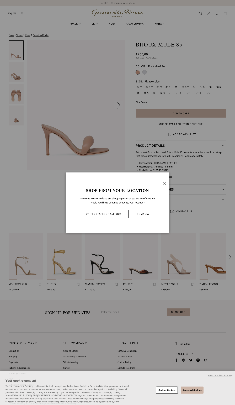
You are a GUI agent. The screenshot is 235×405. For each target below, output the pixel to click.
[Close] (164, 183)
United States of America (103, 214)
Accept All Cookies (192, 390)
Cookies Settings (166, 390)
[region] (117, 388)
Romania (143, 214)
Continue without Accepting (220, 375)
